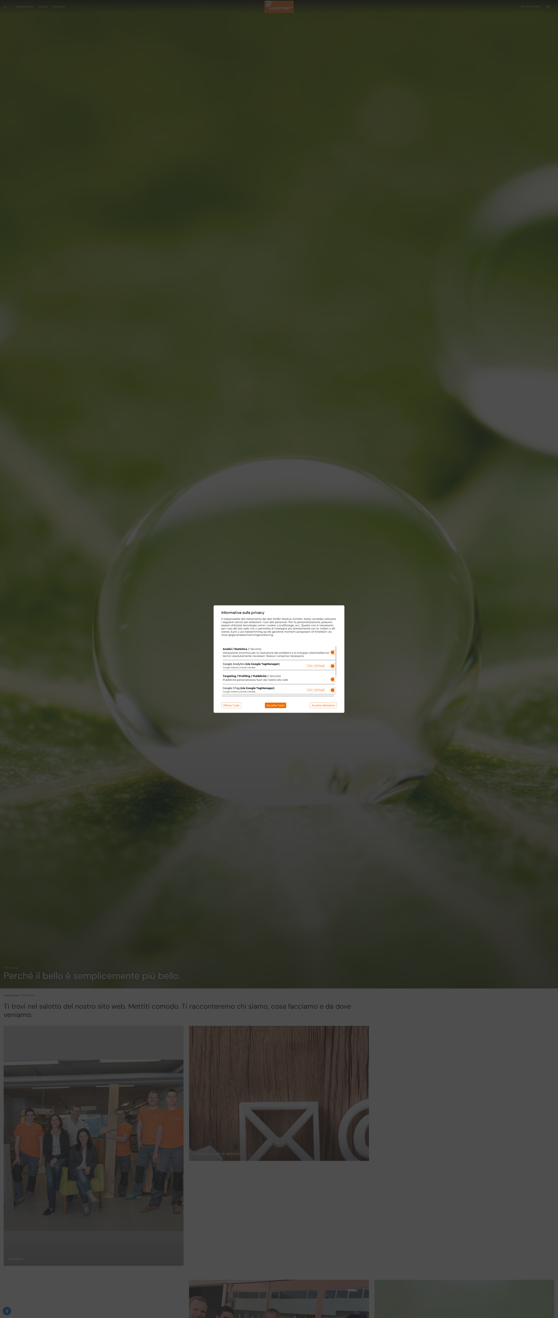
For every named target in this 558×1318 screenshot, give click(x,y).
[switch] (332, 651)
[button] (332, 652)
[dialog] (279, 659)
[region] (279, 671)
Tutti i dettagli (315, 665)
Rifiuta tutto (231, 705)
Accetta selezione (323, 705)
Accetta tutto (275, 705)
